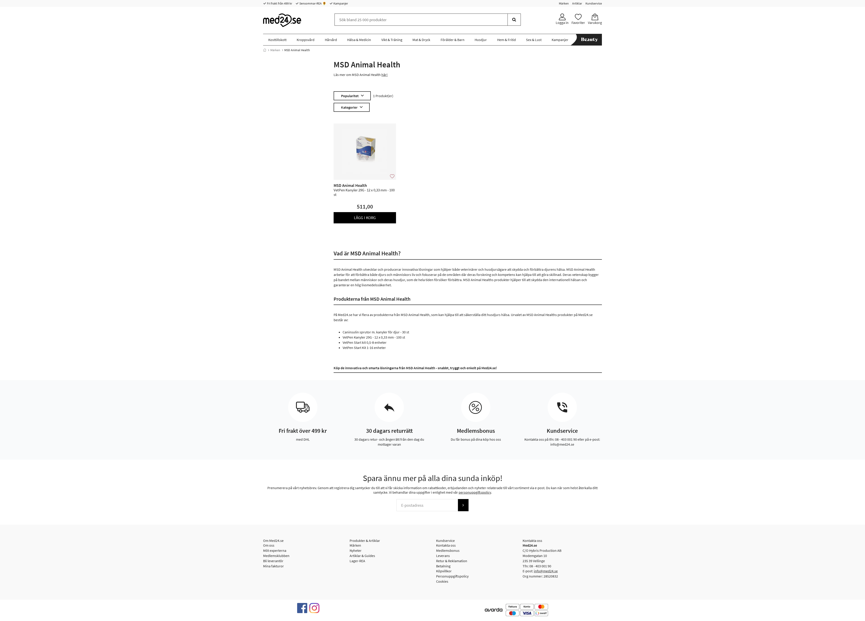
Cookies (442, 581)
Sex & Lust (534, 39)
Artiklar (577, 3)
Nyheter (356, 550)
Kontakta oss (446, 545)
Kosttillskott (277, 39)
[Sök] (514, 20)
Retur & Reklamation (451, 561)
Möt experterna (274, 550)
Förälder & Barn (452, 39)
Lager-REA (357, 561)
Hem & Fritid (506, 39)
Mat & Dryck (421, 39)
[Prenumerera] (463, 505)
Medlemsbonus (448, 550)
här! (384, 74)
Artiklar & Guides (362, 555)
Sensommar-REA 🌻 (312, 3)
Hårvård (331, 39)
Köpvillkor (444, 571)
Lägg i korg (365, 217)
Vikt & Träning (391, 39)
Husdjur (481, 39)
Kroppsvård (305, 39)
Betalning (443, 566)
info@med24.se (546, 571)
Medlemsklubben (276, 555)
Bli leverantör (273, 561)
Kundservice (593, 3)
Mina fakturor (273, 566)
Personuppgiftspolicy (452, 576)
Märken (564, 3)
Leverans (443, 555)
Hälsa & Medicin (359, 39)
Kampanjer (340, 3)
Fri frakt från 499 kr (279, 3)
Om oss (268, 545)
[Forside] (264, 50)
